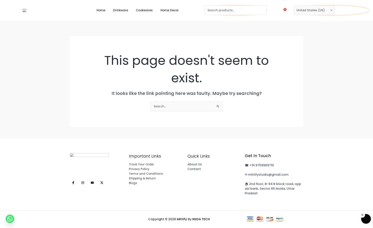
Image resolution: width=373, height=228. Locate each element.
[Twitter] (101, 182)
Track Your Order (141, 164)
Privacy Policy (139, 169)
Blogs (133, 183)
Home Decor (169, 10)
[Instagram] (82, 182)
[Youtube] (92, 182)
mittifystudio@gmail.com (268, 174)
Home (101, 10)
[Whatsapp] (10, 219)
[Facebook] (73, 182)
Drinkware (120, 10)
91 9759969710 (263, 165)
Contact (194, 169)
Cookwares (144, 10)
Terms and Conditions (146, 174)
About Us (194, 164)
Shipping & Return (142, 178)
